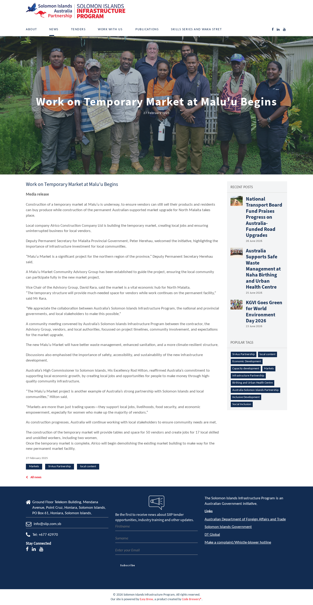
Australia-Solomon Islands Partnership (255, 390)
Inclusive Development (246, 397)
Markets (34, 466)
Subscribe (127, 565)
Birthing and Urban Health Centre (252, 382)
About (31, 29)
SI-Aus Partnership (59, 466)
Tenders (78, 29)
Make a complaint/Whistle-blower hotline (238, 542)
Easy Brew (146, 599)
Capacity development (245, 368)
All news (35, 477)
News (53, 29)
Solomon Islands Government (228, 527)
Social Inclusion (241, 404)
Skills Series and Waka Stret (196, 29)
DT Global (212, 535)
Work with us (110, 29)
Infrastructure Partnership (248, 375)
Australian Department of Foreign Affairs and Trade (245, 519)
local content (88, 466)
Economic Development (246, 361)
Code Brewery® (192, 599)
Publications (147, 29)
